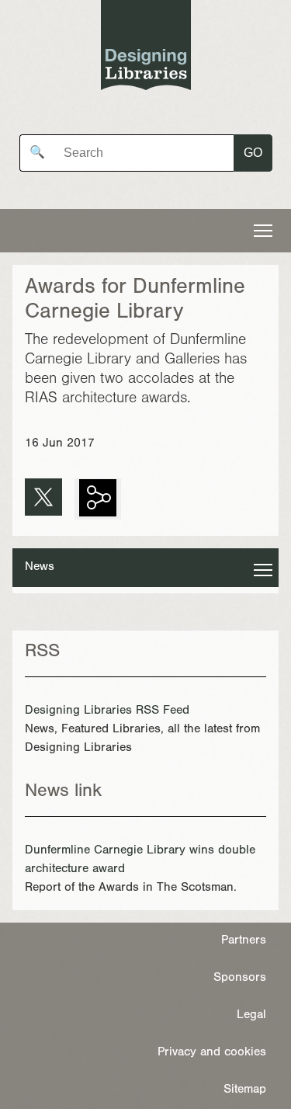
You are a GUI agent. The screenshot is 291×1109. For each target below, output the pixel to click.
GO (253, 152)
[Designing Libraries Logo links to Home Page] (146, 48)
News (39, 567)
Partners (243, 941)
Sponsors (239, 978)
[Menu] (263, 230)
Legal (251, 1016)
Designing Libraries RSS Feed (107, 711)
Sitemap (244, 1090)
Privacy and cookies (212, 1053)
